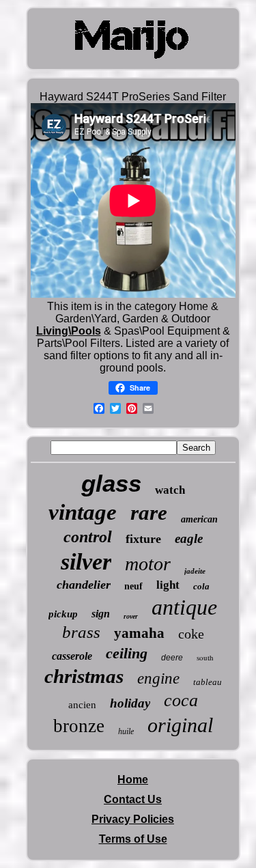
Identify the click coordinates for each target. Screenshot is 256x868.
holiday (130, 703)
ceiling (126, 653)
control (87, 537)
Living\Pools (68, 331)
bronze (78, 726)
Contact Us (133, 799)
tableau (207, 682)
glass (111, 483)
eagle (189, 538)
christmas (84, 676)
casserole (72, 656)
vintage (82, 512)
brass (81, 632)
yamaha (139, 633)
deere (172, 657)
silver (86, 561)
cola (201, 586)
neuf (133, 586)
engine (158, 678)
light (168, 584)
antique (184, 607)
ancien (82, 704)
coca (181, 700)
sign (100, 613)
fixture (143, 539)
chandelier (84, 584)
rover (131, 616)
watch (170, 490)
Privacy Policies (132, 819)
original (180, 725)
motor (148, 563)
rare (148, 512)
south (205, 657)
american (199, 519)
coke (191, 633)
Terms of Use (133, 839)
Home (132, 779)
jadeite (194, 571)
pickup (63, 613)
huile (126, 731)
